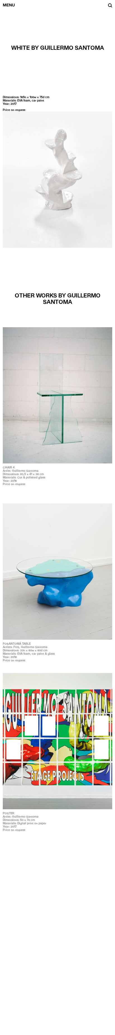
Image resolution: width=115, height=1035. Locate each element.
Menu (9, 5)
